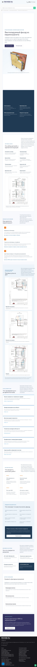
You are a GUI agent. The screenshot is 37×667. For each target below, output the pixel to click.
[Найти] (34, 8)
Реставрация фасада (4, 651)
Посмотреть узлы (19, 45)
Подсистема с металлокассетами (6, 662)
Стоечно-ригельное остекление (24, 650)
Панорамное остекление (22, 649)
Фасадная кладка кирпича (5, 652)
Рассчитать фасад (9, 45)
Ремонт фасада (3, 649)
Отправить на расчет (10, 628)
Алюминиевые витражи (22, 659)
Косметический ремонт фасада (6, 650)
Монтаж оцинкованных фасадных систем (7, 656)
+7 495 (5, 643)
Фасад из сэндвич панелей (5, 653)
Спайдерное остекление (22, 652)
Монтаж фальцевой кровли (23, 656)
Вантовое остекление (22, 653)
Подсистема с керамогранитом (6, 659)
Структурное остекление (23, 651)
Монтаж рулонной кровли (23, 655)
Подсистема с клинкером (5, 660)
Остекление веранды (22, 661)
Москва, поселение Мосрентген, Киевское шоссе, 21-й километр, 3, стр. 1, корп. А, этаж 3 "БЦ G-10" (18, 642)
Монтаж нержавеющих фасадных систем (7, 655)
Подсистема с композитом (5, 661)
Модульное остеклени (22, 654)
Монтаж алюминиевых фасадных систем (7, 654)
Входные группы (21, 660)
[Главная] (1, 10)
